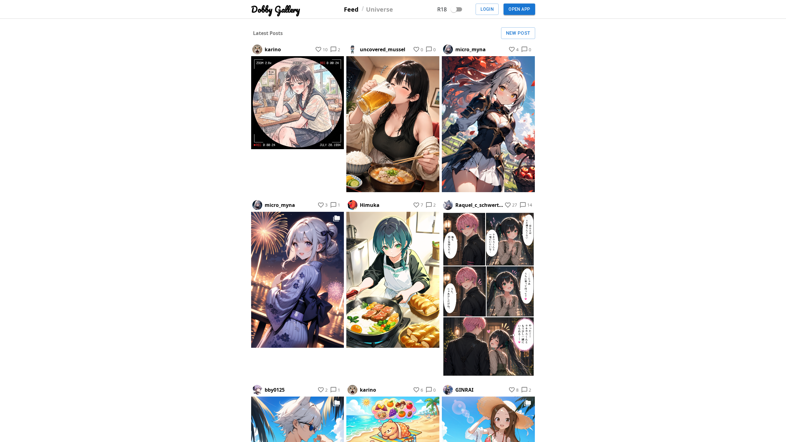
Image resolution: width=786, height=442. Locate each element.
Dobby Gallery (275, 9)
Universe (379, 9)
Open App (519, 9)
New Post (518, 33)
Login (487, 9)
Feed (351, 9)
